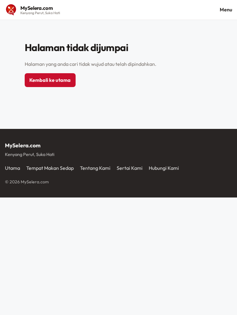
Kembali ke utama (50, 80)
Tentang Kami (95, 168)
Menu (226, 9)
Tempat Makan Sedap (50, 168)
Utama (12, 168)
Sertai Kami (130, 168)
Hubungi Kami (164, 168)
